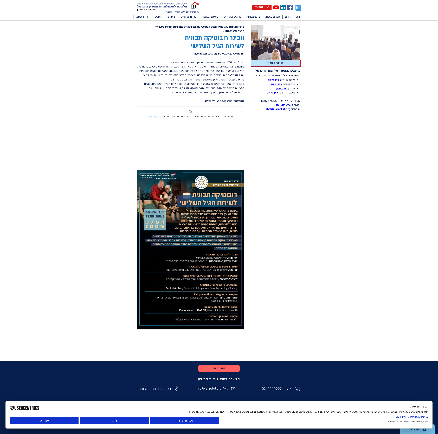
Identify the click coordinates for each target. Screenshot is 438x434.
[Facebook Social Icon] (290, 7)
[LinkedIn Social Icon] (283, 7)
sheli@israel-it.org (278, 109)
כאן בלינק (273, 80)
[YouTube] (276, 7)
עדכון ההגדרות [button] (156, 116)
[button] (288, 17)
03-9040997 (284, 105)
